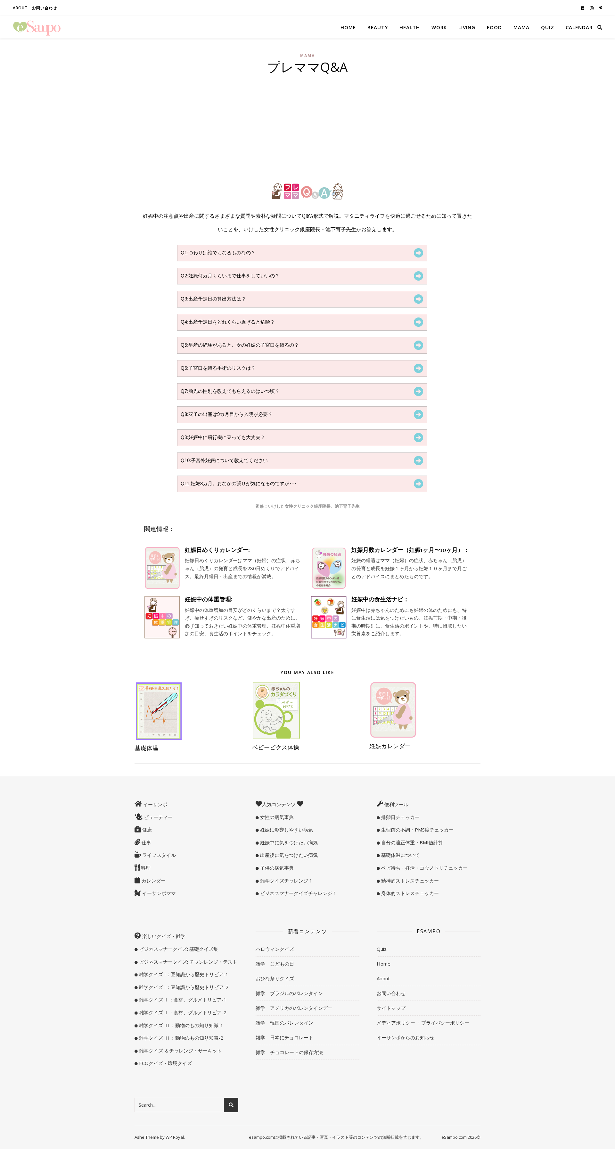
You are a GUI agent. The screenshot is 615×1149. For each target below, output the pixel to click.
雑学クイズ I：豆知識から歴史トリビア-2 (183, 987)
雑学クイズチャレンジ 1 (285, 880)
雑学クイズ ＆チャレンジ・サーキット (180, 1050)
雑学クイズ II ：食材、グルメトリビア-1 (182, 999)
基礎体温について (400, 855)
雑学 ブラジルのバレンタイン (289, 993)
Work (439, 27)
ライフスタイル (158, 855)
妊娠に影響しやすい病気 (286, 829)
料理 (145, 868)
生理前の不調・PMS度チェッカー (417, 829)
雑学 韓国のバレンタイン (284, 1022)
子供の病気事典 (276, 868)
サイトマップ (391, 1008)
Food (494, 27)
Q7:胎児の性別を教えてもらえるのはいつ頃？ (230, 391)
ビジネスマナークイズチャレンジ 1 (297, 893)
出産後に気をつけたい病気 (288, 855)
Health (409, 27)
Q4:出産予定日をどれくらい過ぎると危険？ (228, 322)
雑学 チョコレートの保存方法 (289, 1052)
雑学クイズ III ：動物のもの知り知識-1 (180, 1025)
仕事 (145, 842)
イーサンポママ (158, 893)
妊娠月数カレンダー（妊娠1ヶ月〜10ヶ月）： (410, 549)
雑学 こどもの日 (275, 963)
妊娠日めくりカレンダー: (217, 549)
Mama (521, 27)
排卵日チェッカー (400, 817)
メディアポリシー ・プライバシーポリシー (423, 1022)
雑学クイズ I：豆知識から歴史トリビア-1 (183, 974)
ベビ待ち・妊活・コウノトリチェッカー (424, 868)
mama (307, 55)
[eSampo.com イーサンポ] (37, 27)
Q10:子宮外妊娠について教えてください (224, 460)
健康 (146, 829)
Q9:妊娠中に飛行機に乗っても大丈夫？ (223, 437)
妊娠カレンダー (390, 746)
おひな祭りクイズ (275, 978)
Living (466, 27)
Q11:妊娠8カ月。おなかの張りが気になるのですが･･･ (239, 483)
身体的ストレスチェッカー (409, 893)
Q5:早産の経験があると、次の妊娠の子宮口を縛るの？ (240, 345)
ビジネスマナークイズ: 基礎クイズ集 (178, 949)
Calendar (579, 27)
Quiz (547, 27)
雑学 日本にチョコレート (284, 1037)
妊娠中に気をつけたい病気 (288, 842)
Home (348, 27)
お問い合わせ (44, 8)
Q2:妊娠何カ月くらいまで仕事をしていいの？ (230, 275)
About (20, 8)
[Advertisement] (307, 129)
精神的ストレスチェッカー (409, 880)
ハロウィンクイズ (275, 949)
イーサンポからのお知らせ (405, 1037)
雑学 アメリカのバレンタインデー (294, 1008)
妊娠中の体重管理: (209, 599)
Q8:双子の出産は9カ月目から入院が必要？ (227, 414)
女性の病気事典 (276, 817)
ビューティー (158, 817)
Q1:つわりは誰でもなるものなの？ (218, 252)
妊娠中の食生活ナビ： (380, 599)
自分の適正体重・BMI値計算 (411, 842)
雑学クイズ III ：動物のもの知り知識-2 (180, 1038)
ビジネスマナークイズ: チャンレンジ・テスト (187, 962)
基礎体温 (146, 748)
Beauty (377, 27)
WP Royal (175, 1137)
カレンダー (153, 880)
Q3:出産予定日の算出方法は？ (213, 298)
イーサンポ (154, 804)
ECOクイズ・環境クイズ (165, 1063)
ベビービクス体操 (275, 747)
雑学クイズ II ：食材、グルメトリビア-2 (182, 1012)
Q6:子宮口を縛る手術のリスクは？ (218, 368)
